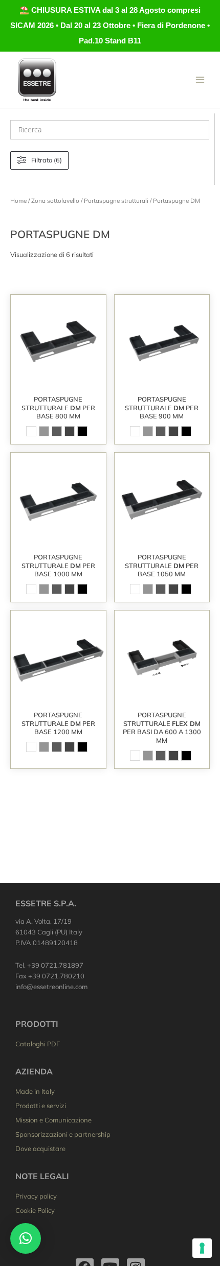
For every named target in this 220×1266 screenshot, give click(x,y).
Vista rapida (58, 382)
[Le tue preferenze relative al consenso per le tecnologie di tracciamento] (202, 1248)
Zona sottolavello (55, 200)
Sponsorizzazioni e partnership (63, 1134)
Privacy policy (36, 1196)
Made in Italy (35, 1091)
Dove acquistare (40, 1148)
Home (18, 200)
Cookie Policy (35, 1210)
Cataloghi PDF (37, 1044)
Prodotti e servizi (40, 1105)
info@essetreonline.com (51, 986)
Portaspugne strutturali (116, 200)
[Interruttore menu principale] (200, 79)
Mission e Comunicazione (53, 1120)
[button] (25, 1238)
